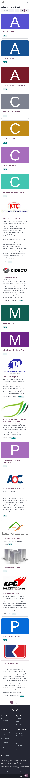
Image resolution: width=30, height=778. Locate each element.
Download (18, 718)
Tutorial (3, 718)
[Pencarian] (11, 10)
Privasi (22, 748)
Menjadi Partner (5, 747)
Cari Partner (4, 745)
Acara (17, 740)
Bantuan (3, 734)
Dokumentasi (4, 720)
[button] (28, 2)
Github (18, 721)
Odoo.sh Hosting (5, 732)
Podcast (18, 741)
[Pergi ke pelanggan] (15, 21)
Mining (5, 35)
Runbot (18, 723)
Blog (17, 743)
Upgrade (3, 736)
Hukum (18, 748)
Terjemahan (19, 724)
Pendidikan (4, 740)
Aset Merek (19, 733)
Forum (2, 722)
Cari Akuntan (4, 742)
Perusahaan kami (20, 732)
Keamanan (19, 749)
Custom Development (6, 738)
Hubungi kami (19, 735)
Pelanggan (19, 745)
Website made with (13, 776)
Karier (17, 737)
